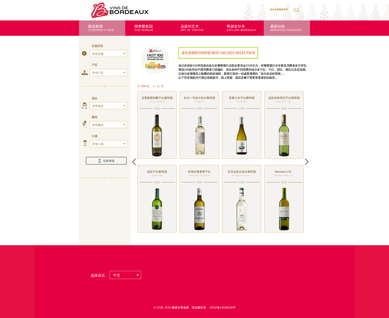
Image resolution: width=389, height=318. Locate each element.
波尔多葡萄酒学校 (279, 9)
